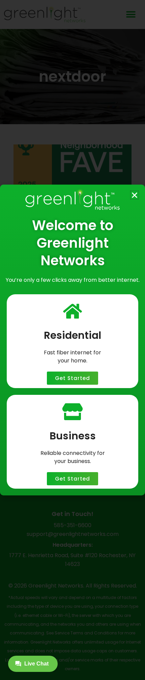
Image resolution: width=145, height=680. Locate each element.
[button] (134, 195)
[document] (72, 340)
